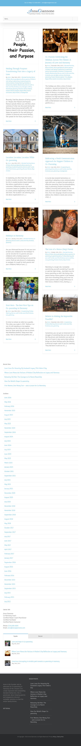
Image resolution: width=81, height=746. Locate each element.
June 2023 (7, 454)
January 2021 (8, 489)
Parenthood (9, 88)
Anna (9, 77)
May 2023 (7, 458)
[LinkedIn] (15, 713)
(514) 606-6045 (13, 626)
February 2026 (9, 406)
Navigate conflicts (27, 87)
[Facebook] (3, 713)
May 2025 (7, 424)
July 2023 (7, 450)
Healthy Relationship (18, 85)
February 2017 (9, 554)
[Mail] (18, 713)
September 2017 (10, 532)
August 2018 (8, 519)
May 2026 (7, 402)
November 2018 (9, 510)
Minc (62, 736)
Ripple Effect (23, 90)
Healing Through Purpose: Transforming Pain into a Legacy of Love (20, 71)
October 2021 (9, 471)
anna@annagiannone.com (49, 2)
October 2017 (9, 528)
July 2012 (7, 601)
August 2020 (8, 497)
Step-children (16, 92)
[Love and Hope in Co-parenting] (7, 642)
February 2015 (9, 597)
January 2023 (8, 467)
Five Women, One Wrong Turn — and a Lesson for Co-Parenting (25, 385)
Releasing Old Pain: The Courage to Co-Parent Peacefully (23, 377)
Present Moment (10, 90)
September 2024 (10, 432)
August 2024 (8, 437)
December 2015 (9, 580)
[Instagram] (9, 713)
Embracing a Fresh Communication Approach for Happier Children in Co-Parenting (59, 161)
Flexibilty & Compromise (65, 71)
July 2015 (7, 593)
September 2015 (10, 588)
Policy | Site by (57, 736)
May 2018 (7, 523)
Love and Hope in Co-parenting (22, 642)
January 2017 (8, 558)
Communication (10, 83)
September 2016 (10, 562)
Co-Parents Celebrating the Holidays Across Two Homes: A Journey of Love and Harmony (58, 60)
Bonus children (49, 67)
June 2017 (7, 541)
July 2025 (7, 419)
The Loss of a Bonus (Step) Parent (59, 249)
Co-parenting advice (25, 81)
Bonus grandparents (16, 79)
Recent (40, 636)
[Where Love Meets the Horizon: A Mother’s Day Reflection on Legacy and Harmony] (7, 652)
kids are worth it (29, 85)
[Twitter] (6, 713)
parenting (15, 88)
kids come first (10, 87)
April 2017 (7, 549)
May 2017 (7, 545)
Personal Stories (22, 88)
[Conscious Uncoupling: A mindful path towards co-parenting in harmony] (7, 661)
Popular (16, 636)
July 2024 (7, 441)
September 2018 (10, 515)
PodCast (30, 88)
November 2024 (9, 428)
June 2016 (7, 571)
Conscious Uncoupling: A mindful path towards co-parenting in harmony (36, 661)
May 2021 (7, 484)
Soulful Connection (58, 79)
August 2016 (8, 567)
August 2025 (8, 415)
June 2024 (7, 445)
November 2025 (9, 411)
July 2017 (7, 536)
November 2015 (9, 584)
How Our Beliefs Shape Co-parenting (16, 381)
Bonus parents (26, 79)
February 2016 (9, 575)
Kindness (16, 87)
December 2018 (9, 506)
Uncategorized (24, 92)
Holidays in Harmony (14, 236)
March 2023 (8, 463)
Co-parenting (15, 81)
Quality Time (63, 77)
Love (20, 87)
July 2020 (7, 502)
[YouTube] (12, 713)
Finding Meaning (19, 83)
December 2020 (9, 493)
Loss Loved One (70, 258)
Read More (8, 121)
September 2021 (10, 476)
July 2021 (7, 480)
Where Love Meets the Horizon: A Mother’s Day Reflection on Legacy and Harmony (31, 373)
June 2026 (7, 398)
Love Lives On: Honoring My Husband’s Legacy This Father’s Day (25, 368)
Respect (17, 90)
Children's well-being (51, 69)
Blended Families (26, 77)
